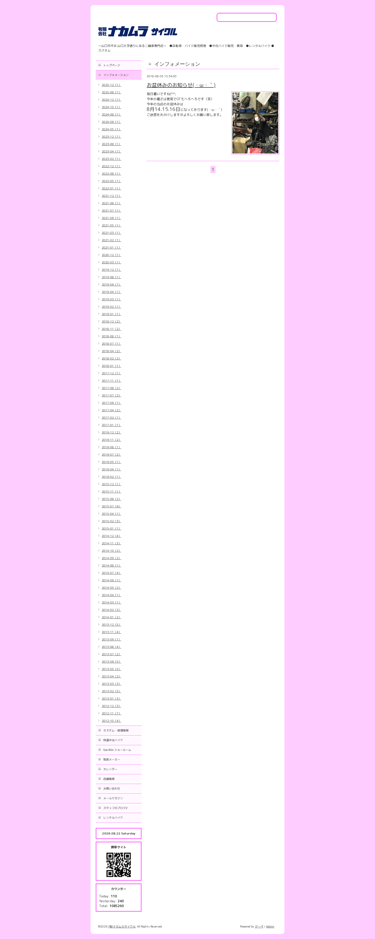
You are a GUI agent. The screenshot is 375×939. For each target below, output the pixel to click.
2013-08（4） (111, 647)
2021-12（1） (111, 196)
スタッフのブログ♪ (115, 808)
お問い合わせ (111, 789)
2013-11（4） (111, 632)
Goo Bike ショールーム (117, 750)
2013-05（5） (111, 669)
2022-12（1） (111, 166)
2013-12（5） (111, 625)
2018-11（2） (111, 329)
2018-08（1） (111, 336)
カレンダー (110, 769)
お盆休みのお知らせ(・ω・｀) (181, 84)
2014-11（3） (111, 543)
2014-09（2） (111, 558)
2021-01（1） (111, 248)
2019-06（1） (111, 284)
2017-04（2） (111, 410)
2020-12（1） (111, 255)
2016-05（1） (111, 462)
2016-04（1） (111, 469)
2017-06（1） (111, 403)
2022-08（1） (111, 174)
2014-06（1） (111, 580)
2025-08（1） (111, 92)
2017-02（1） (111, 418)
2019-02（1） (111, 307)
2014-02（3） (111, 610)
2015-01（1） (111, 528)
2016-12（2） (111, 432)
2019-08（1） (111, 277)
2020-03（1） (111, 262)
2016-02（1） (111, 477)
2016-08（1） (111, 447)
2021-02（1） (111, 240)
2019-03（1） (111, 299)
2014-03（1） (111, 602)
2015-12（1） (111, 484)
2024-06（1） (111, 122)
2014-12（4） (111, 536)
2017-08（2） (111, 388)
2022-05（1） (111, 181)
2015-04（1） (111, 514)
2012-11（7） (111, 713)
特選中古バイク (113, 740)
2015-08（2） (111, 499)
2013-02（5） (111, 691)
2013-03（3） (111, 684)
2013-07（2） (111, 654)
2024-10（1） (111, 107)
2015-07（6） (111, 506)
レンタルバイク (113, 818)
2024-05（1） (111, 129)
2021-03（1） (111, 233)
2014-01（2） (111, 617)
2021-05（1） (111, 225)
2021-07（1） (111, 211)
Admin (270, 926)
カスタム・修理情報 (116, 730)
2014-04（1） (111, 595)
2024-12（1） (111, 100)
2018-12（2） (111, 321)
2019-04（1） (111, 292)
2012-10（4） (111, 721)
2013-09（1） (111, 639)
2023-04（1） (111, 151)
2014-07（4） (111, 573)
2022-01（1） (111, 188)
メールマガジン (113, 798)
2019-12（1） (111, 270)
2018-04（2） (111, 351)
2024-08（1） (111, 114)
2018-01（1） (111, 366)
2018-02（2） (111, 358)
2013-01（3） (111, 699)
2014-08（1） (111, 565)
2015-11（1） (111, 492)
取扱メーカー (111, 759)
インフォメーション (116, 75)
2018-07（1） (111, 344)
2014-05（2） (111, 588)
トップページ (111, 65)
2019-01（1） (111, 314)
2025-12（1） (111, 85)
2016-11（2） (111, 440)
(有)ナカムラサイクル (121, 926)
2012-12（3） (111, 706)
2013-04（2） (111, 676)
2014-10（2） (111, 551)
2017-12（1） (111, 373)
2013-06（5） (111, 662)
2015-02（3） (111, 521)
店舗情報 (109, 779)
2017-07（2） (111, 395)
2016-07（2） (111, 455)
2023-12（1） (111, 137)
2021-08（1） (111, 203)
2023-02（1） (111, 159)
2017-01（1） (111, 425)
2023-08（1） (111, 144)
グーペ (259, 926)
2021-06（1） (111, 218)
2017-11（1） (111, 381)
